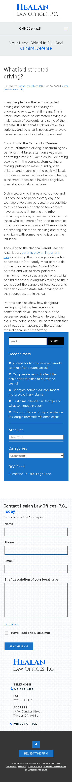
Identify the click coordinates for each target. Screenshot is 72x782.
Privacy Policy (35, 766)
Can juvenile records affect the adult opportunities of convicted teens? (33, 379)
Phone (9, 542)
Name (9, 524)
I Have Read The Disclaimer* (30, 633)
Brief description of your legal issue (31, 579)
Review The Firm (36, 753)
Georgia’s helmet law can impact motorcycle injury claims (34, 392)
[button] (66, 28)
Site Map (22, 766)
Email (10, 561)
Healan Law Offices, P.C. (30, 86)
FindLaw (43, 770)
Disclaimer (11, 624)
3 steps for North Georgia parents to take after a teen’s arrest (35, 365)
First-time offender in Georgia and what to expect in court (35, 403)
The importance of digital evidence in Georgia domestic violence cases (36, 414)
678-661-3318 (30, 28)
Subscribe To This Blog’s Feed (30, 474)
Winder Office (25, 723)
